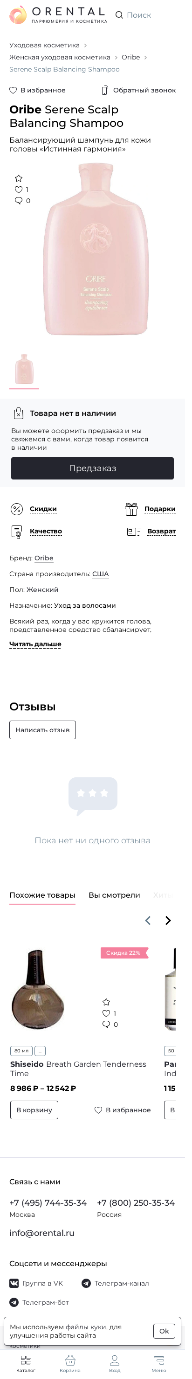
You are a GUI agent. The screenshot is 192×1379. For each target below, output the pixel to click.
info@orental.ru (42, 1226)
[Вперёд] (168, 913)
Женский (43, 582)
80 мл (21, 1044)
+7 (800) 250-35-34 (136, 1196)
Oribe (44, 551)
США (100, 567)
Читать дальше (35, 637)
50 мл (170, 1044)
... (40, 1044)
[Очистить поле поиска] (168, 14)
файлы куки (86, 1327)
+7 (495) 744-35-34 (48, 1196)
